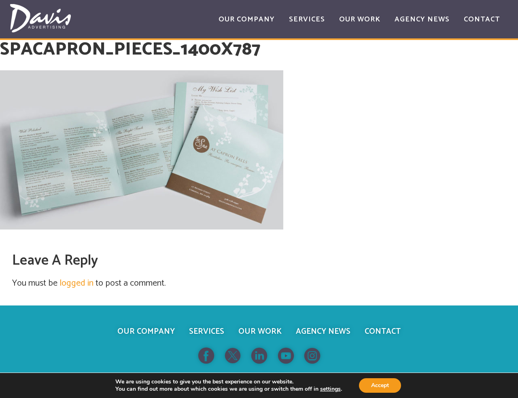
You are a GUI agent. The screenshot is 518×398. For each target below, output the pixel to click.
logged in (76, 283)
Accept (380, 385)
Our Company (146, 331)
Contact (383, 331)
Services (206, 331)
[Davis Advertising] (40, 18)
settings (330, 389)
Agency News (323, 331)
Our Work (260, 331)
